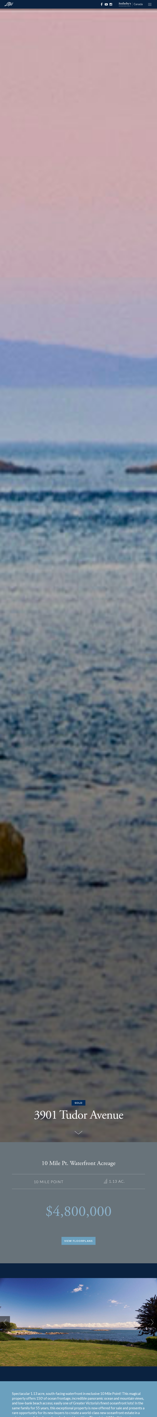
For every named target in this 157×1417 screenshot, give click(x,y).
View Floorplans (78, 1240)
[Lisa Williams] (9, 5)
